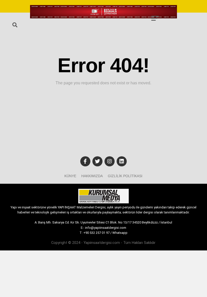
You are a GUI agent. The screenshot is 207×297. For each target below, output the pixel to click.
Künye (70, 176)
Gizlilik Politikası (125, 176)
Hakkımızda (92, 176)
